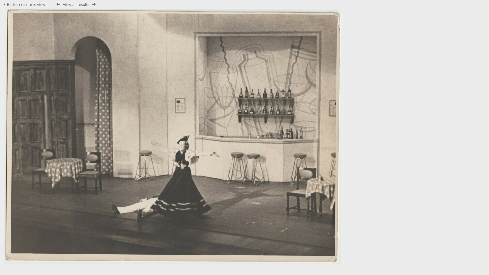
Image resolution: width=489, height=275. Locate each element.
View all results (76, 4)
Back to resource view (26, 4)
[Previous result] (58, 4)
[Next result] (94, 4)
